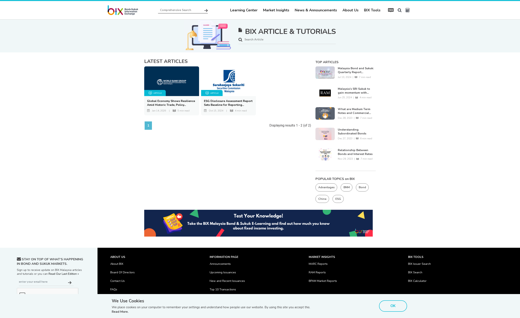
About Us (350, 10)
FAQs (113, 289)
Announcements (220, 264)
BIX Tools (372, 10)
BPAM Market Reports (323, 281)
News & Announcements (316, 10)
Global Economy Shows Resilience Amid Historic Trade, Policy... (171, 103)
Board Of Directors (122, 272)
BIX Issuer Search (419, 264)
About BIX (116, 264)
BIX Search (415, 272)
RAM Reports (317, 272)
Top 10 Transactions (223, 289)
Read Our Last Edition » (64, 274)
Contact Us (117, 281)
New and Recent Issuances (227, 281)
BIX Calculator (417, 281)
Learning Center (244, 10)
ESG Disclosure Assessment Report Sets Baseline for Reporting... (228, 103)
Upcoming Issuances (223, 272)
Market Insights (276, 10)
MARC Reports (318, 264)
